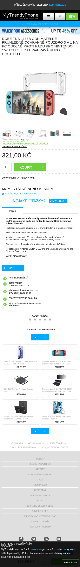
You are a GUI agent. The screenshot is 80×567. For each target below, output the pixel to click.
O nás (40, 479)
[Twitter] (33, 539)
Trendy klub (40, 485)
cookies (34, 549)
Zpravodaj (40, 490)
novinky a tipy (40, 511)
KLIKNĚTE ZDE (57, 4)
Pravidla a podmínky (40, 526)
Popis (12, 211)
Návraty (40, 469)
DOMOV (40, 458)
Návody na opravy (40, 495)
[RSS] (46, 539)
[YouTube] (59, 539)
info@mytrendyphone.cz (54, 447)
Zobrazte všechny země (40, 505)
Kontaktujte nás (40, 521)
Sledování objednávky (40, 474)
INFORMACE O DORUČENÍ (14, 146)
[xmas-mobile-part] (40, 28)
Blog (40, 500)
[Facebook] (21, 539)
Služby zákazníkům (40, 464)
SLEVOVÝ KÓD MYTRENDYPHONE (40, 516)
